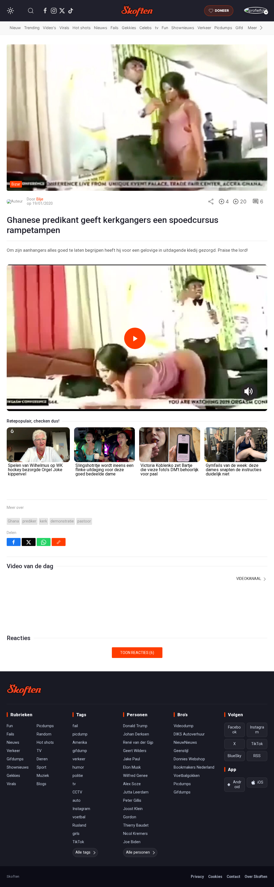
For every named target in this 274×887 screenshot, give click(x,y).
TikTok (78, 842)
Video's (49, 27)
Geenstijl (181, 751)
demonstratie (62, 521)
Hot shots (82, 27)
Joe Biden (131, 842)
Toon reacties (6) (137, 652)
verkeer (79, 759)
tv (156, 27)
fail (75, 726)
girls (76, 833)
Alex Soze (132, 784)
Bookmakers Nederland (194, 767)
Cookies (215, 876)
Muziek (43, 775)
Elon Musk (132, 767)
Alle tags (82, 852)
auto (77, 800)
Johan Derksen (136, 734)
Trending (32, 27)
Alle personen (138, 852)
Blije (39, 199)
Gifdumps (15, 759)
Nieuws (100, 27)
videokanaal (249, 578)
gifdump (80, 751)
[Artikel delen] (210, 201)
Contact (233, 876)
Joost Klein (133, 809)
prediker (29, 521)
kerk (43, 521)
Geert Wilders (134, 751)
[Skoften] (24, 689)
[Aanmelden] (255, 10)
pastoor (84, 521)
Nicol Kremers (135, 833)
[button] (31, 10)
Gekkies (129, 27)
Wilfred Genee (135, 775)
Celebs (145, 27)
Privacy (197, 876)
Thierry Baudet (136, 825)
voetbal (79, 817)
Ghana (13, 521)
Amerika (80, 742)
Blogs (41, 784)
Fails (115, 27)
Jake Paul (131, 759)
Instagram (81, 809)
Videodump (183, 726)
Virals (64, 27)
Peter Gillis (132, 800)
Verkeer (204, 27)
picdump (80, 734)
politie (78, 775)
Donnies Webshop (189, 759)
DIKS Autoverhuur (189, 734)
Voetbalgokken (187, 775)
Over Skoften (256, 876)
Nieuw (15, 27)
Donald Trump (135, 726)
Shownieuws (182, 27)
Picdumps (223, 27)
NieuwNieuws (185, 742)
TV (39, 751)
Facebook (234, 729)
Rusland (79, 825)
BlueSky (234, 756)
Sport (41, 767)
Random (44, 734)
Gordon (129, 817)
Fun (165, 27)
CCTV (77, 792)
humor (78, 767)
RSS (257, 756)
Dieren (42, 759)
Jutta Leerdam (136, 792)
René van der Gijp (138, 742)
